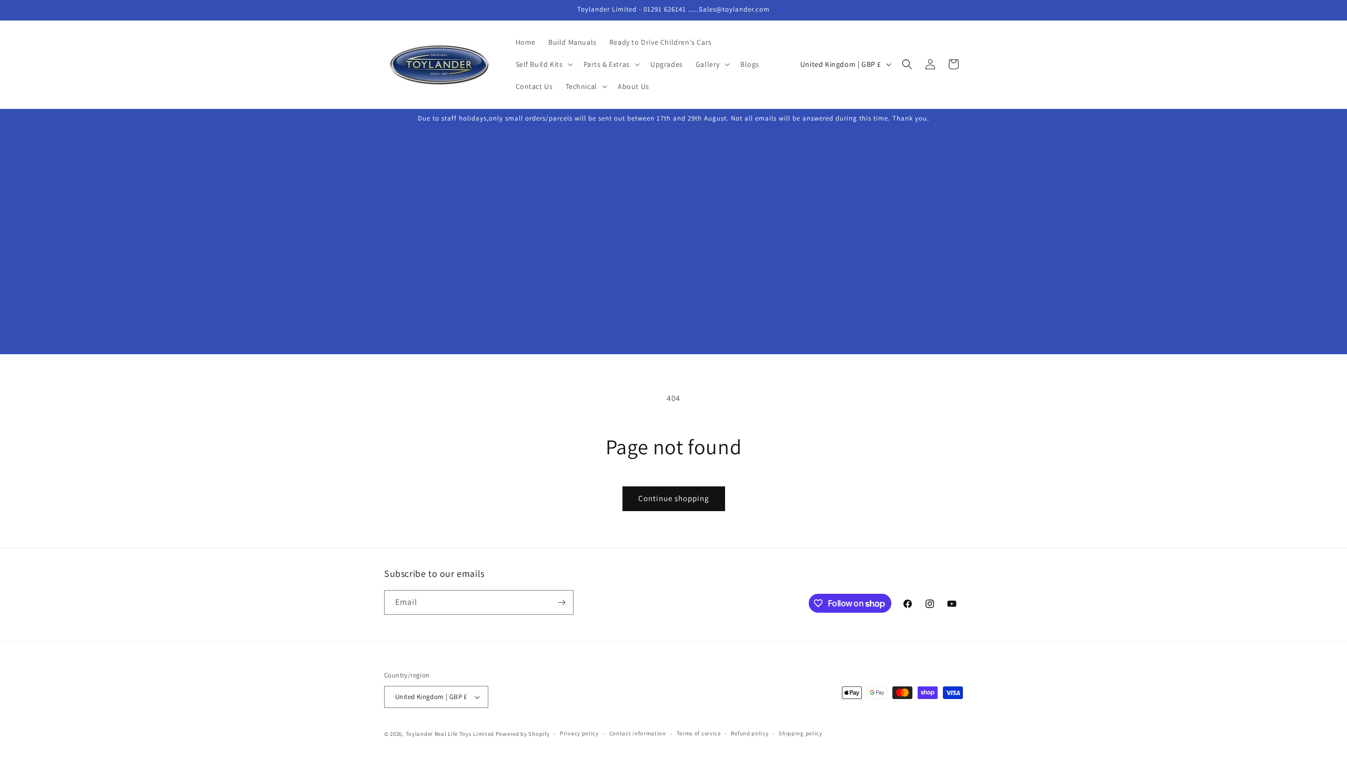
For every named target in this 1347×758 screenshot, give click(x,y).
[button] (543, 64)
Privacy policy (579, 733)
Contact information (637, 733)
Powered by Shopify (523, 733)
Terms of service (699, 733)
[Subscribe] (561, 602)
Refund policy (749, 733)
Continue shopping (673, 498)
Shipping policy (800, 733)
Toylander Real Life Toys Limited (450, 733)
